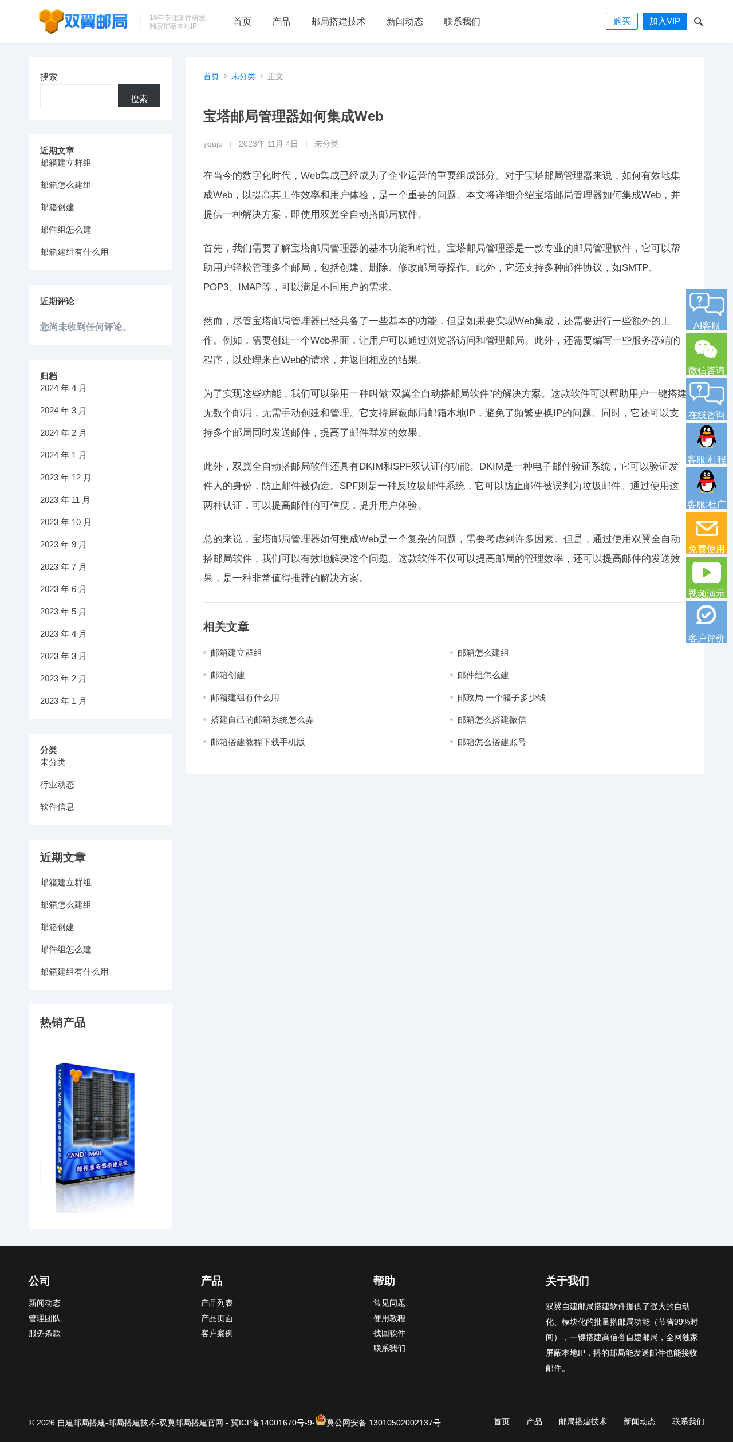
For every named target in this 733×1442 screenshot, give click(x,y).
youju (213, 144)
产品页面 (217, 1318)
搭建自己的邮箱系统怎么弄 (262, 719)
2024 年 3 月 (63, 410)
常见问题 (389, 1303)
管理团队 (45, 1318)
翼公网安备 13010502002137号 (383, 1422)
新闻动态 (405, 21)
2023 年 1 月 (63, 701)
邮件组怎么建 (483, 675)
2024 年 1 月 (63, 455)
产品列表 (217, 1303)
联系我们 (462, 21)
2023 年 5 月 (63, 611)
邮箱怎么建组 (483, 652)
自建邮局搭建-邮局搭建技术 (106, 1422)
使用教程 (389, 1318)
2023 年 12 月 (66, 477)
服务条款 (45, 1333)
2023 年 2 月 (63, 678)
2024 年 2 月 (63, 433)
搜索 (48, 76)
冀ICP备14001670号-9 (271, 1422)
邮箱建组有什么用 (245, 697)
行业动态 (57, 784)
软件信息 (57, 806)
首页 (242, 21)
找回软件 (389, 1333)
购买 (621, 21)
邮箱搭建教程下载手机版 (258, 742)
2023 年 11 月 (65, 500)
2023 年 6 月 (63, 589)
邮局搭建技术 (338, 21)
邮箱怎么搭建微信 (492, 719)
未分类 (243, 76)
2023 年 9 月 (63, 544)
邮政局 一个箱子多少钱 (502, 697)
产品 (281, 21)
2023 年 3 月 (63, 656)
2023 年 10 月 (66, 522)
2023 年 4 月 (63, 634)
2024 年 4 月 (63, 388)
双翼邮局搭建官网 (191, 1422)
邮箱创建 (228, 675)
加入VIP (664, 21)
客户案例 (217, 1333)
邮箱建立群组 (236, 652)
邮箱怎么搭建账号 (492, 742)
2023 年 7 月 (63, 567)
